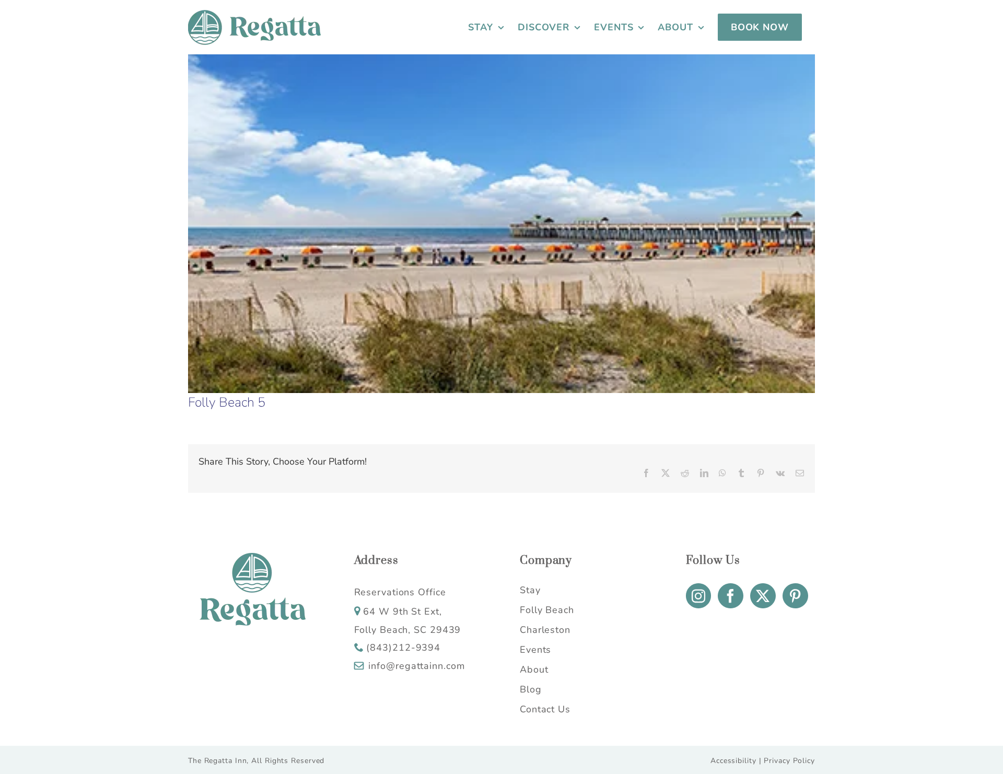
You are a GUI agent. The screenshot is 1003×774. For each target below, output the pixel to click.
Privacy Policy (789, 761)
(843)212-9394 (403, 647)
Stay (530, 590)
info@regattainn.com (416, 666)
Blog (531, 689)
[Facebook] (730, 595)
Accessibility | (736, 761)
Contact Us (545, 709)
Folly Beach (547, 610)
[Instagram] (699, 595)
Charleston (545, 629)
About (534, 669)
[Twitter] (763, 595)
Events (535, 649)
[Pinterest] (795, 595)
